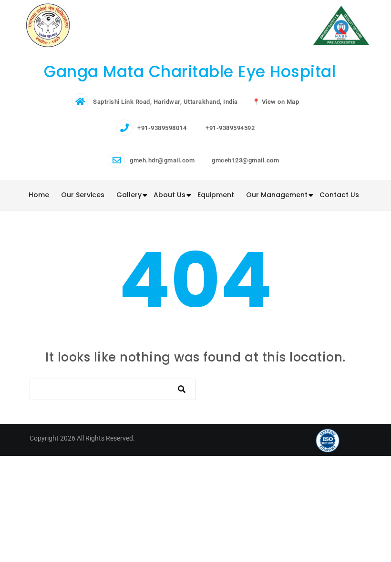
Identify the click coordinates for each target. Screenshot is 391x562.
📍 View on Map (275, 101)
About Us (169, 195)
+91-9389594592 (230, 127)
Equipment (215, 195)
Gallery (129, 195)
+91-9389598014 (161, 127)
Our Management (277, 195)
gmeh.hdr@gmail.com (162, 160)
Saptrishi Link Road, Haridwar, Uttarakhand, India (165, 101)
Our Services (82, 195)
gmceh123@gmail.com (245, 160)
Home (39, 195)
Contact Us (339, 195)
